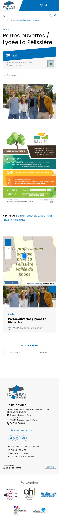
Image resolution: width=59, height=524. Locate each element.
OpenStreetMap (36, 284)
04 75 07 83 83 (17, 423)
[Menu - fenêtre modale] (53, 5)
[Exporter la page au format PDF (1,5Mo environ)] (51, 15)
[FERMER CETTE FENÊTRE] (52, 289)
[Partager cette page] (55, 15)
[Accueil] (4, 16)
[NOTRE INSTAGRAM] (17, 438)
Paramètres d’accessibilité (42, 5)
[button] (46, 5)
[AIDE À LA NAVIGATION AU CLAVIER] (8, 242)
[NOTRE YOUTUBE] (24, 438)
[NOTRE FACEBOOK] (11, 438)
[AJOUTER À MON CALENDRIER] (50, 63)
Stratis (50, 467)
